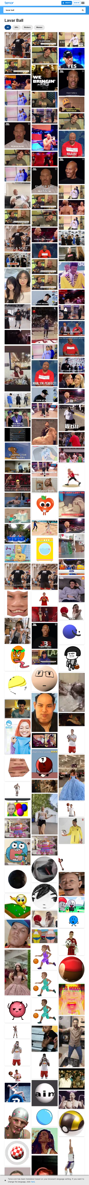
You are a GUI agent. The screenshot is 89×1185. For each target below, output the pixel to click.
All (8, 27)
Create (68, 3)
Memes (39, 27)
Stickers (27, 27)
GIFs (16, 27)
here (33, 1182)
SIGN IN (76, 3)
